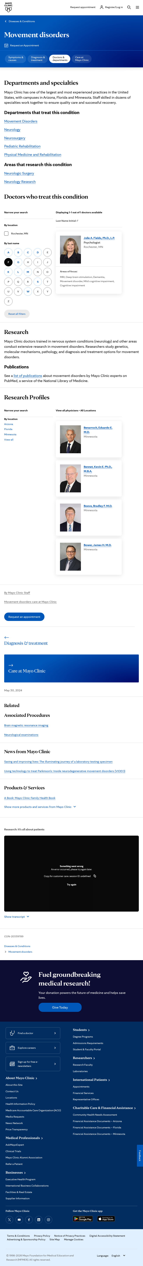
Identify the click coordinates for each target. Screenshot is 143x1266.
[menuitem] (15, 58)
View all (8, 439)
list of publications (28, 375)
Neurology (12, 129)
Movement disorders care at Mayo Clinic (30, 601)
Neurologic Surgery (19, 173)
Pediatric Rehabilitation (22, 146)
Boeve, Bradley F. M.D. (98, 506)
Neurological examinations (21, 734)
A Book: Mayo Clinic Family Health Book (29, 798)
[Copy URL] (95, 876)
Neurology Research (20, 181)
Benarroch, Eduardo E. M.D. (98, 430)
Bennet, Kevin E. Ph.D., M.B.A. (98, 469)
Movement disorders (36, 34)
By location (11, 225)
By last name (11, 243)
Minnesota (10, 434)
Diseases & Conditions (22, 21)
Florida (8, 429)
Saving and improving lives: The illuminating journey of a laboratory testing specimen (58, 761)
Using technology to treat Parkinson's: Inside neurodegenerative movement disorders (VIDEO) (64, 771)
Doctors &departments (60, 59)
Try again (71, 884)
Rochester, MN (19, 233)
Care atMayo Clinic (82, 59)
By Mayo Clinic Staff (17, 592)
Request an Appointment (24, 45)
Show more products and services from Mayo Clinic (38, 807)
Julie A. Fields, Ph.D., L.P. (99, 238)
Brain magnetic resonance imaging (26, 725)
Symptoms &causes (15, 59)
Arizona (8, 424)
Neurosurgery (14, 138)
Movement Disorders (20, 121)
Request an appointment (24, 617)
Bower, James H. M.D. (97, 545)
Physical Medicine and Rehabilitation (32, 154)
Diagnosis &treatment (38, 59)
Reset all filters (16, 313)
